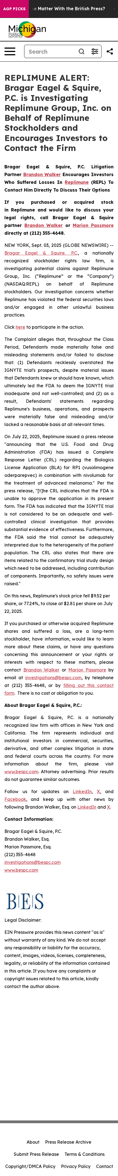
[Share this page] (110, 51)
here (20, 327)
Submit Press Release (36, 1154)
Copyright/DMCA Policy (30, 1166)
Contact (104, 1166)
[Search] (81, 51)
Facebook (15, 799)
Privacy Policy (76, 1166)
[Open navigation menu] (9, 51)
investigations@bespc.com (53, 677)
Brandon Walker (41, 670)
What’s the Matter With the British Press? (58, 8)
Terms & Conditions (84, 1154)
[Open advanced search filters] (94, 51)
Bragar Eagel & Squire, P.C (40, 253)
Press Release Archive (68, 1142)
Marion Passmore (87, 670)
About (33, 1142)
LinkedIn (82, 791)
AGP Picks (14, 8)
